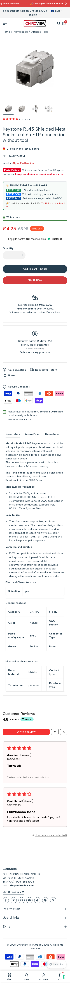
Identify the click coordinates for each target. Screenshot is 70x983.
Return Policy (32, 434)
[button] (11, 119)
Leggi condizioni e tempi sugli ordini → (39, 174)
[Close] (65, 3)
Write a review (26, 732)
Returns (22, 341)
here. (58, 312)
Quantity (8, 248)
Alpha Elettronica (23, 163)
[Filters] (55, 732)
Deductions (52, 434)
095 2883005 (38, 10)
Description (13, 434)
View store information (19, 419)
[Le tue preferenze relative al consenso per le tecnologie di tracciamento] (63, 976)
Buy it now (35, 280)
